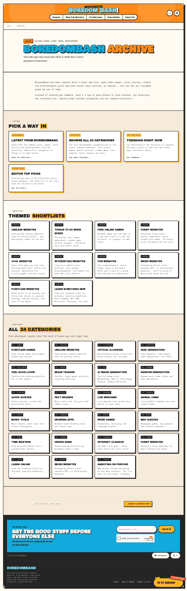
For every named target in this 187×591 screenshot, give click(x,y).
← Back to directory (138, 504)
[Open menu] (177, 13)
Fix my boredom (166, 582)
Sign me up (166, 529)
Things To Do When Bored (75, 17)
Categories (56, 17)
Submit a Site (130, 17)
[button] (170, 13)
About (116, 582)
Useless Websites (113, 17)
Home (9, 26)
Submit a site (144, 582)
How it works (128, 582)
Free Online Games (95, 17)
